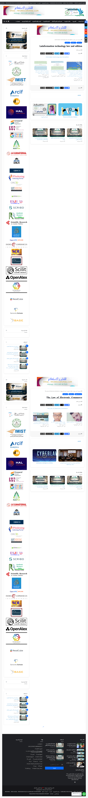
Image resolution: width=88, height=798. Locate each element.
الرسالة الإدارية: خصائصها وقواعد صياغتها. (71, 750)
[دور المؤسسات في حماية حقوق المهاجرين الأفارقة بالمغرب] (57, 132)
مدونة (34, 766)
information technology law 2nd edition (57, 57)
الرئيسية (79, 39)
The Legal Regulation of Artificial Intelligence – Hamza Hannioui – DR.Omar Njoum (58, 72)
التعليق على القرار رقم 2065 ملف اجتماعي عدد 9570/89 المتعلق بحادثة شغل (34, 752)
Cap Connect (49, 789)
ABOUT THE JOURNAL (68, 3)
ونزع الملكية (28, 768)
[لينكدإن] (86, 27)
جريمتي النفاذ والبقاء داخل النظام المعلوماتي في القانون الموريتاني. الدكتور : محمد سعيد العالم (42, 72)
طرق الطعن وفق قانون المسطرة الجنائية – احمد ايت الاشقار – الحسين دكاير (71, 757)
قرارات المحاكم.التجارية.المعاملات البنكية (34, 763)
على (41, 761)
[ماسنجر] (86, 35)
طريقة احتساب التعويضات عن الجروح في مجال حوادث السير (71, 744)
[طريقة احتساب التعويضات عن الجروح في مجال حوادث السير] (80, 745)
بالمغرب (29, 759)
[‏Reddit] (86, 33)
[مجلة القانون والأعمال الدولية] (74, 12)
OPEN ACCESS (14, 791)
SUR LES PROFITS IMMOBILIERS (35, 746)
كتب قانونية (67, 42)
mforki (79, 95)
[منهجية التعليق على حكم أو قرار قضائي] (80, 764)
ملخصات (18, 21)
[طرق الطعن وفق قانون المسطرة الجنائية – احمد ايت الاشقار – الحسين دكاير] (80, 757)
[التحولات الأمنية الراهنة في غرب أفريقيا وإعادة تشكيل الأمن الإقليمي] (74, 132)
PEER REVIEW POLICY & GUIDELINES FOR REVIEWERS (17, 3)
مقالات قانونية (67, 21)
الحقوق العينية (39, 754)
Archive (51, 793)
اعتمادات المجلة (33, 3)
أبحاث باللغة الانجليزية (36, 21)
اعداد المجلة (81, 21)
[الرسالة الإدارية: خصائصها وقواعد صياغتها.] (80, 751)
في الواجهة (73, 42)
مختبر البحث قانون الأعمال (57, 21)
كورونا (40, 766)
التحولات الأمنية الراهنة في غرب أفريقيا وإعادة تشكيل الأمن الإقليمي (75, 138)
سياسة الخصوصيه (45, 3)
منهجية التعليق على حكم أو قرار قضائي (71, 763)
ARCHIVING (7, 791)
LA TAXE (40, 744)
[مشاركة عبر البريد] (86, 38)
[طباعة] (86, 41)
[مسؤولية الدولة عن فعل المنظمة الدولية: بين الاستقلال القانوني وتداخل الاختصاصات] (40, 132)
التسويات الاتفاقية (38, 748)
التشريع (74, 21)
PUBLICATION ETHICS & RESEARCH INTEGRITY (39, 793)
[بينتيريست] (86, 30)
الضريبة (32, 754)
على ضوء (35, 761)
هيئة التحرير (56, 793)
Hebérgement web (40, 789)
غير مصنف (75, 39)
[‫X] (86, 24)
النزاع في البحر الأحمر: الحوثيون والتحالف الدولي (12, 359)
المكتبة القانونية (47, 21)
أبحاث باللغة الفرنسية (26, 21)
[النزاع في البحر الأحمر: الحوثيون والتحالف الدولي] (23, 360)
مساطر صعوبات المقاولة (37, 768)
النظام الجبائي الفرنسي (37, 759)
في (30, 761)
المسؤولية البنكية (30, 756)
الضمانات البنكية (38, 756)
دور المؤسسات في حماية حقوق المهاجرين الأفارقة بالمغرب (58, 138)
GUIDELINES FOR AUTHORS (56, 3)
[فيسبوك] (75, 782)
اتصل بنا (39, 3)
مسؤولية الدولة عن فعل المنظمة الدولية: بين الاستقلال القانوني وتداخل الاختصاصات (41, 138)
